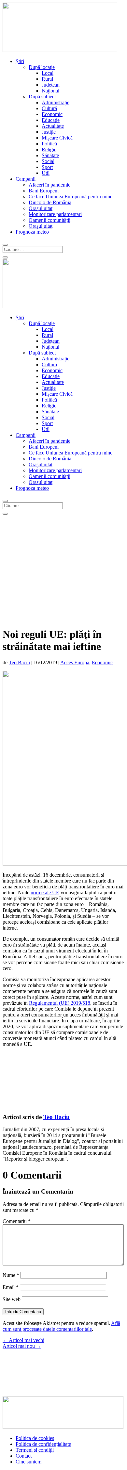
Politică (49, 143)
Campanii (25, 179)
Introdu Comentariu (23, 1311)
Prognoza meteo (32, 232)
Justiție (49, 132)
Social (48, 161)
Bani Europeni (44, 190)
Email (11, 1287)
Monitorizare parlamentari (55, 214)
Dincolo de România (50, 202)
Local (47, 73)
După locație (42, 67)
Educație (51, 120)
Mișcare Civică (57, 137)
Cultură (49, 108)
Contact (24, 1456)
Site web (12, 1299)
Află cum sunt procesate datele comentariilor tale (61, 1326)
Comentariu (17, 1221)
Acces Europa (74, 662)
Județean (51, 85)
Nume (11, 1275)
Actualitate (53, 126)
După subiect (42, 96)
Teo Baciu (19, 662)
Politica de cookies (35, 1438)
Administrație (55, 102)
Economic (52, 114)
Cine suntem (28, 1461)
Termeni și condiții (35, 1450)
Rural (47, 79)
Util (45, 173)
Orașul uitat (40, 208)
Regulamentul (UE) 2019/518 (59, 1003)
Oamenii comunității (49, 220)
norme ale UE (45, 892)
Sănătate (50, 155)
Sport (47, 167)
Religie (49, 149)
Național (50, 90)
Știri (20, 61)
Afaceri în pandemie (49, 185)
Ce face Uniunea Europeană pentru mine (70, 196)
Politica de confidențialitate (43, 1444)
